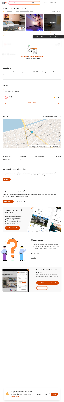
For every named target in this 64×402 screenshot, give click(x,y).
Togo (17, 11)
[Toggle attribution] (59, 146)
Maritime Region (24, 11)
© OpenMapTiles (43, 146)
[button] (46, 3)
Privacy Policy (15, 396)
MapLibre (31, 146)
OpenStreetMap (55, 146)
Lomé (31, 11)
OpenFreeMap (36, 146)
